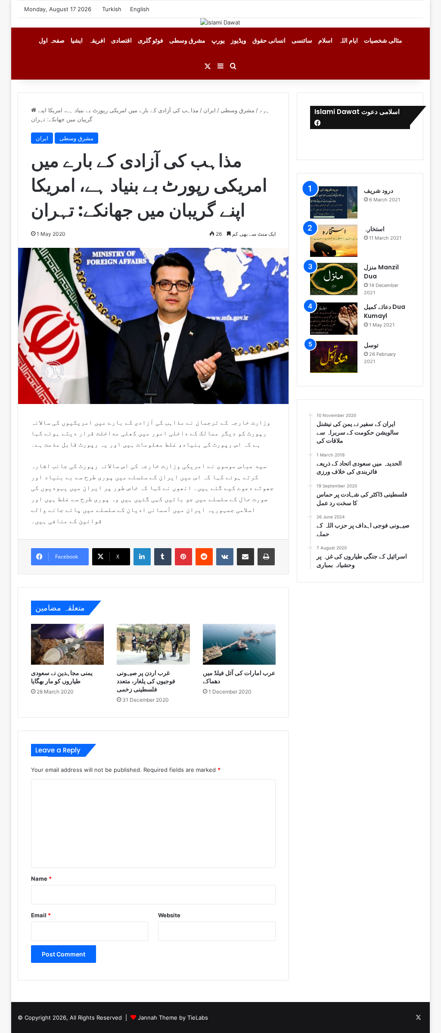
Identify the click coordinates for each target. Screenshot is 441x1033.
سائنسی (302, 40)
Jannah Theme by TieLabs (173, 1017)
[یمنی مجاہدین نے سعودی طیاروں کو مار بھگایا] (67, 644)
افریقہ (97, 40)
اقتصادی (121, 40)
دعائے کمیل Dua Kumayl (384, 311)
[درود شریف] (333, 202)
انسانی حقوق (269, 40)
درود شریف (378, 190)
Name (41, 878)
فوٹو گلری (150, 40)
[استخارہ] (333, 241)
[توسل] (333, 357)
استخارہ (374, 229)
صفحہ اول (52, 40)
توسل (371, 345)
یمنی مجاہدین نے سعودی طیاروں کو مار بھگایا (62, 677)
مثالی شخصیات (383, 40)
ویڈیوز (238, 40)
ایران (209, 110)
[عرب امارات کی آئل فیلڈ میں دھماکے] (239, 644)
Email (41, 915)
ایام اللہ (348, 40)
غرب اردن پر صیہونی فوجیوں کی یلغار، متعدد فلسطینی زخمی (146, 681)
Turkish (111, 9)
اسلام (325, 40)
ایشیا (77, 40)
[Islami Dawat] (220, 22)
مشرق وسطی (187, 40)
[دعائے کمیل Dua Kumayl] (333, 318)
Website (169, 915)
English (139, 9)
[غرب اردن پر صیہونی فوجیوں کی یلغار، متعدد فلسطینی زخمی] (153, 644)
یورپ (218, 40)
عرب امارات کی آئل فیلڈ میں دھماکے (239, 677)
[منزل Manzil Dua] (333, 279)
